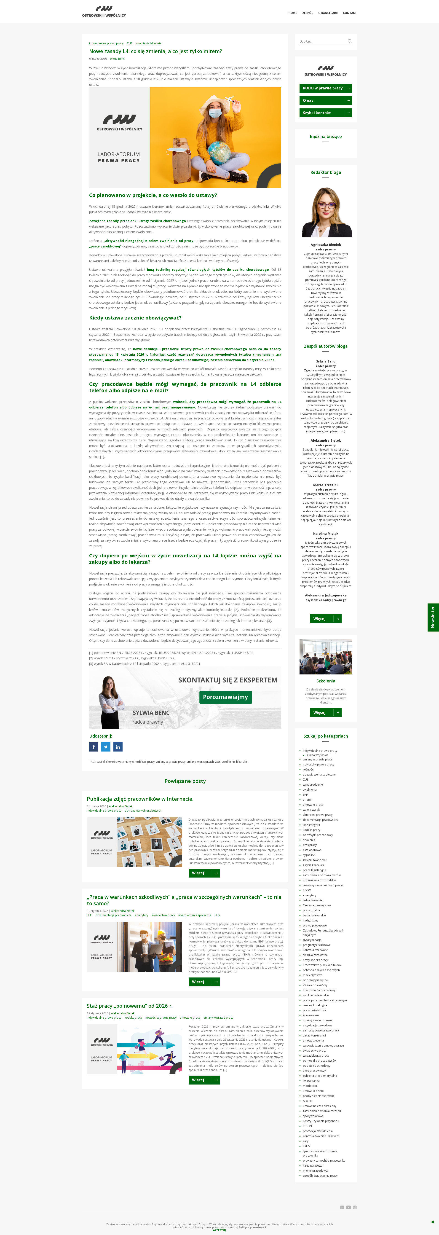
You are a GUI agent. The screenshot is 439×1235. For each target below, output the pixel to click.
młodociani (310, 1086)
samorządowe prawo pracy (321, 1030)
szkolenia (309, 840)
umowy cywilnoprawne (317, 1020)
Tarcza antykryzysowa (317, 905)
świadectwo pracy (163, 915)
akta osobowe (312, 850)
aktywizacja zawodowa (317, 1025)
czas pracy (310, 845)
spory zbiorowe (313, 1116)
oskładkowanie (312, 900)
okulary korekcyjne (315, 1005)
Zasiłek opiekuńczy (315, 985)
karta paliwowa (313, 1166)
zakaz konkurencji (314, 1035)
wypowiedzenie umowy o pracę (323, 1045)
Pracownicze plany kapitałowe (322, 965)
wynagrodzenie (313, 785)
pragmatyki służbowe (317, 945)
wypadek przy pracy (316, 1056)
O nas (308, 100)
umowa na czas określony (319, 1106)
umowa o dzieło (313, 1091)
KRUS (306, 1146)
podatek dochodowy (316, 1066)
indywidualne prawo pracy (106, 43)
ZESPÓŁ (307, 13)
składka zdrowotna (315, 955)
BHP (89, 915)
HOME (293, 13)
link (265, 206)
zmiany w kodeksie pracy (138, 762)
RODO (307, 890)
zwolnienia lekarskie (148, 43)
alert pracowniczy (314, 1071)
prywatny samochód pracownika (324, 1161)
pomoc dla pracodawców (319, 1061)
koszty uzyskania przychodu (321, 1121)
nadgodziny (310, 920)
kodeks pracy (133, 1018)
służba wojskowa (317, 755)
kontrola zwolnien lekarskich (321, 1136)
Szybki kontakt (317, 112)
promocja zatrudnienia (318, 1131)
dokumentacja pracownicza (113, 915)
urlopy (307, 800)
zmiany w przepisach (200, 762)
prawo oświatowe (314, 1010)
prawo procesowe (315, 925)
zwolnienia (310, 790)
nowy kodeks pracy (315, 960)
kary (305, 1141)
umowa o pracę (190, 1018)
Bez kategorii (311, 825)
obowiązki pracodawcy (318, 835)
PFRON (307, 1126)
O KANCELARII (328, 13)
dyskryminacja (312, 940)
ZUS (129, 43)
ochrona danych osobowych (143, 811)
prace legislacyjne (314, 870)
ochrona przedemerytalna (320, 1076)
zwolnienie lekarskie (235, 762)
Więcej (319, 618)
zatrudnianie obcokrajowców (322, 875)
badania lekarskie (314, 915)
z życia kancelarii (313, 865)
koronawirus (311, 1015)
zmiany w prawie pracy (170, 762)
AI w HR (308, 1101)
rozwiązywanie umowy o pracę (323, 885)
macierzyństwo (312, 975)
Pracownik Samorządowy (319, 990)
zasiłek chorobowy (109, 762)
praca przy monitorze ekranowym (325, 1000)
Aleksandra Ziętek (120, 806)
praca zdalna (311, 910)
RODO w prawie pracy (323, 88)
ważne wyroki (311, 810)
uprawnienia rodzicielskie (319, 880)
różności (308, 769)
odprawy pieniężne (315, 980)
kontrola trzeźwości (315, 950)
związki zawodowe (315, 860)
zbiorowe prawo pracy (317, 815)
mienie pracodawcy (315, 1171)
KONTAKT (350, 13)
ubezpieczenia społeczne (194, 915)
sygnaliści (309, 855)
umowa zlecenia (313, 1040)
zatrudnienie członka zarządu (322, 1111)
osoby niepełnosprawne (319, 1096)
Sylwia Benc (117, 59)
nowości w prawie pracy (161, 1018)
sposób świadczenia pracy (320, 1176)
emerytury (141, 915)
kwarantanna (311, 1081)
